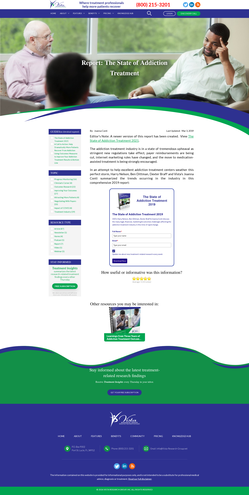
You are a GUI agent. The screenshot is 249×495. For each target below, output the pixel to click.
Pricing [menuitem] (106, 11)
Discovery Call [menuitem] (189, 13)
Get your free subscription (124, 392)
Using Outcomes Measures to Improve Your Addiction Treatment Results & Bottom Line (66, 158)
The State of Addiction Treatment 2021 (64, 139)
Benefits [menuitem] (92, 11)
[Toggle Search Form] (149, 13)
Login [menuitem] (169, 13)
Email (115, 241)
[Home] (58, 7)
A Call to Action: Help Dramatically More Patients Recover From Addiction (66, 147)
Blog (197, 4)
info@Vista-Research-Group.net (172, 448)
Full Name (117, 231)
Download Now (120, 261)
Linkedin (191, 4)
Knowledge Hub (181, 436)
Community (137, 436)
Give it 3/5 (142, 278)
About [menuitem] (62, 11)
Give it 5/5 (149, 278)
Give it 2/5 (138, 278)
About (78, 436)
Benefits (116, 436)
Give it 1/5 (134, 278)
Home (61, 436)
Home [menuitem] (53, 13)
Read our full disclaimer (140, 478)
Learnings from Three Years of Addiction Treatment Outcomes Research (124, 337)
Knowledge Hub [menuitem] (125, 13)
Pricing (158, 436)
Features (96, 436)
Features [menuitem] (76, 11)
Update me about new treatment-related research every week (137, 254)
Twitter (185, 4)
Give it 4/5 (145, 278)
